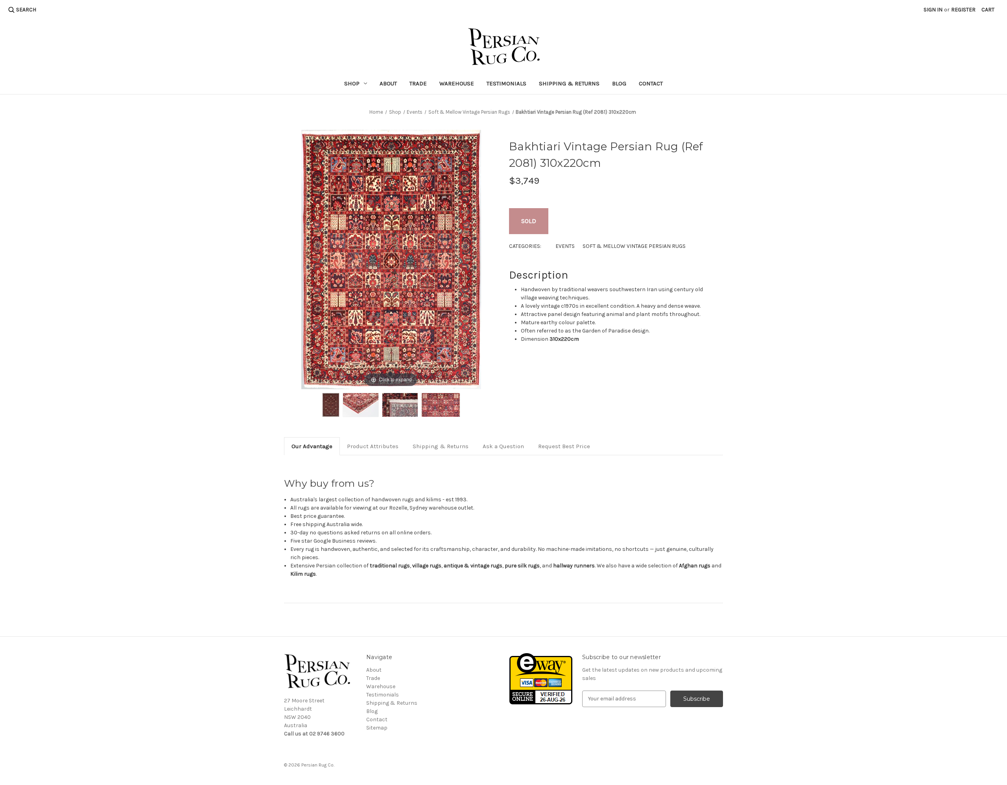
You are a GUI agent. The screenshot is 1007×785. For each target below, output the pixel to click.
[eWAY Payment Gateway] (540, 678)
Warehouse (456, 83)
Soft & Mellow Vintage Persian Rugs (634, 246)
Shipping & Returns (569, 83)
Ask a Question (503, 446)
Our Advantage (311, 446)
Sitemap (376, 727)
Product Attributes (372, 446)
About (388, 83)
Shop (352, 83)
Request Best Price (564, 446)
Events (565, 246)
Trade (418, 83)
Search (26, 9)
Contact (651, 83)
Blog (619, 83)
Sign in (933, 9)
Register (963, 9)
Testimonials (506, 83)
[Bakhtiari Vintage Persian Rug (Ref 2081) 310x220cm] (331, 405)
